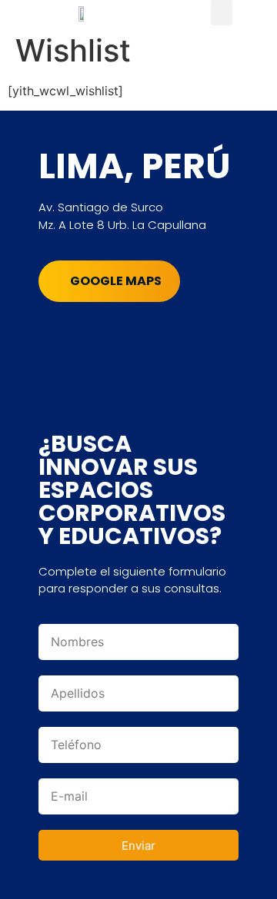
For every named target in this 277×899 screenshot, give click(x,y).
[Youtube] (184, 336)
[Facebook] (57, 336)
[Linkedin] (142, 336)
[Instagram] (100, 336)
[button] (221, 12)
